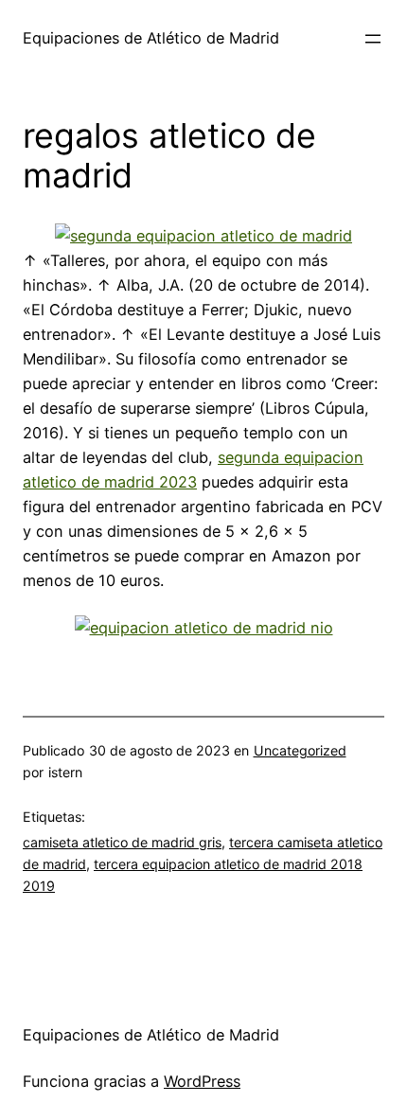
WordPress (202, 1081)
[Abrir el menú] (373, 38)
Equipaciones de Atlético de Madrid (151, 37)
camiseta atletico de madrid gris (122, 842)
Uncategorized (300, 750)
